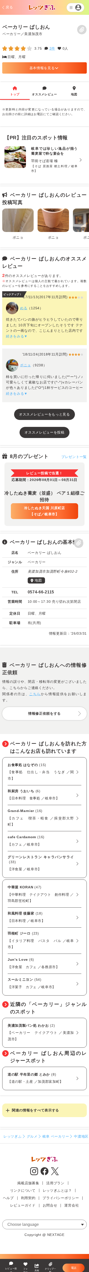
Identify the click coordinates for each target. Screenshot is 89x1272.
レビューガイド (23, 1205)
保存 (82, 29)
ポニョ (25, 365)
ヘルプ (8, 1198)
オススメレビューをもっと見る (44, 414)
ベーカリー (11, 34)
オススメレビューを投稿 (44, 432)
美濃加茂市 (33, 34)
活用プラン (55, 1183)
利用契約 (28, 1198)
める (23, 308)
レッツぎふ (12, 1136)
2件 (52, 48)
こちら (35, 694)
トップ (15, 91)
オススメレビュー (44, 91)
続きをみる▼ (17, 336)
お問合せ (50, 1205)
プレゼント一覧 (74, 457)
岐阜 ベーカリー (56, 1136)
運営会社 (71, 1205)
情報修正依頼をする (44, 713)
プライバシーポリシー (61, 1198)
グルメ (32, 1136)
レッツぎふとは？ (57, 1190)
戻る (9, 7)
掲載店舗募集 (28, 1183)
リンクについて (23, 1190)
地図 (74, 91)
